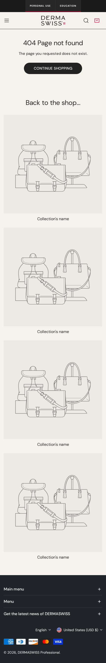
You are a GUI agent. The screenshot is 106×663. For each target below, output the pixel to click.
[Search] (86, 20)
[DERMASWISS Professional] (53, 20)
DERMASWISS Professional (39, 652)
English (41, 630)
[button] (96, 20)
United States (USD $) (81, 630)
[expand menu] (7, 20)
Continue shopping (53, 68)
